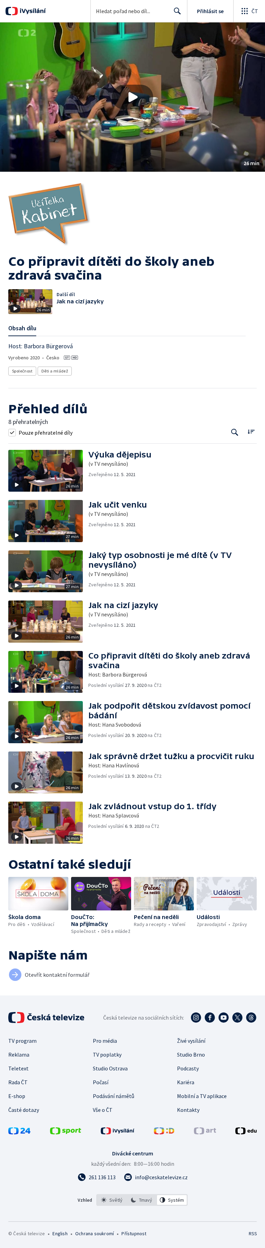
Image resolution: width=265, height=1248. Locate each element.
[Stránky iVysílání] (118, 1132)
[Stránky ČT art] (205, 1132)
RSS (253, 1233)
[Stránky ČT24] (19, 1132)
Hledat (177, 11)
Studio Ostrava (110, 1068)
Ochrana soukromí (94, 1233)
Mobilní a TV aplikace (202, 1096)
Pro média (105, 1040)
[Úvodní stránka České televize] (47, 1017)
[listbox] (142, 1200)
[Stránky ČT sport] (65, 1132)
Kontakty (188, 1109)
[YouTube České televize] (223, 1017)
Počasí (100, 1082)
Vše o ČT (102, 1109)
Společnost (22, 371)
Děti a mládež (54, 371)
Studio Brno (191, 1054)
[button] (132, 97)
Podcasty (188, 1068)
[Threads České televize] (251, 1017)
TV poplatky (107, 1054)
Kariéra (185, 1082)
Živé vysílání (191, 1040)
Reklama (18, 1054)
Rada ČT (18, 1082)
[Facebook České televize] (209, 1017)
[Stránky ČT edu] (246, 1132)
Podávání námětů (113, 1096)
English (59, 1233)
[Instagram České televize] (196, 1017)
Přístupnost (133, 1233)
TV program (22, 1040)
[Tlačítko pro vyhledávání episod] (235, 432)
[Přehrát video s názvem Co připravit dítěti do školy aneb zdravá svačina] (132, 97)
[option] (112, 1200)
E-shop (16, 1096)
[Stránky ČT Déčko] (164, 1132)
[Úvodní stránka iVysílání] (32, 11)
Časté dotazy (23, 1109)
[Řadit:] (251, 431)
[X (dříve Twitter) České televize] (237, 1017)
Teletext (18, 1068)
